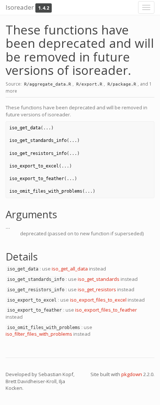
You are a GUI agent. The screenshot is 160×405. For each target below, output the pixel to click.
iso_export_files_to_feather (106, 309)
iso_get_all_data (70, 268)
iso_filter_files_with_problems (39, 334)
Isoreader (20, 7)
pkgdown (131, 374)
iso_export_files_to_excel (98, 299)
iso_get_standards (98, 279)
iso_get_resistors (97, 289)
